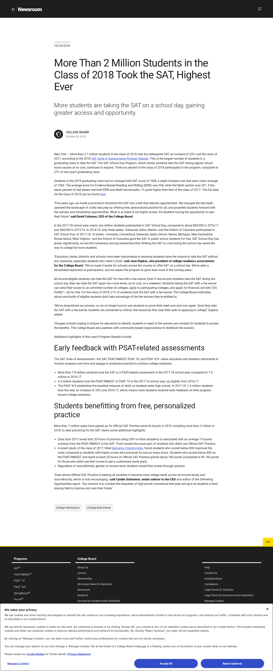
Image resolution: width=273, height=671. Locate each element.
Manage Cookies (18, 663)
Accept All (166, 663)
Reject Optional (232, 663)
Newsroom (30, 9)
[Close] (267, 609)
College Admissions (68, 508)
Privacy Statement (79, 654)
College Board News (99, 508)
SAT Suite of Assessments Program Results (119, 158)
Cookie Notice (35, 654)
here (102, 194)
